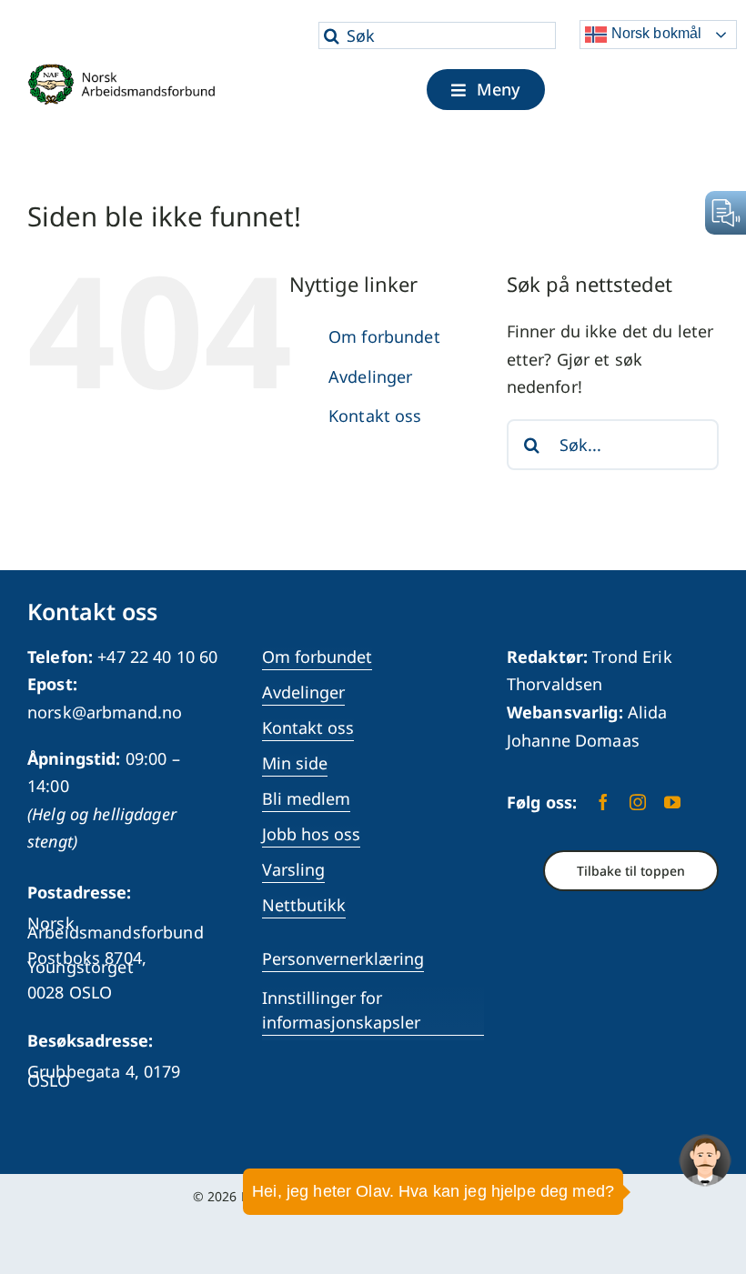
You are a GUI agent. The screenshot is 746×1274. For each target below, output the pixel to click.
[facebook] (603, 802)
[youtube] (672, 802)
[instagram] (638, 802)
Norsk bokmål (654, 33)
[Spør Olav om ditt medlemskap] (705, 1160)
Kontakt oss (375, 415)
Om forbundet (384, 336)
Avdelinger (370, 376)
